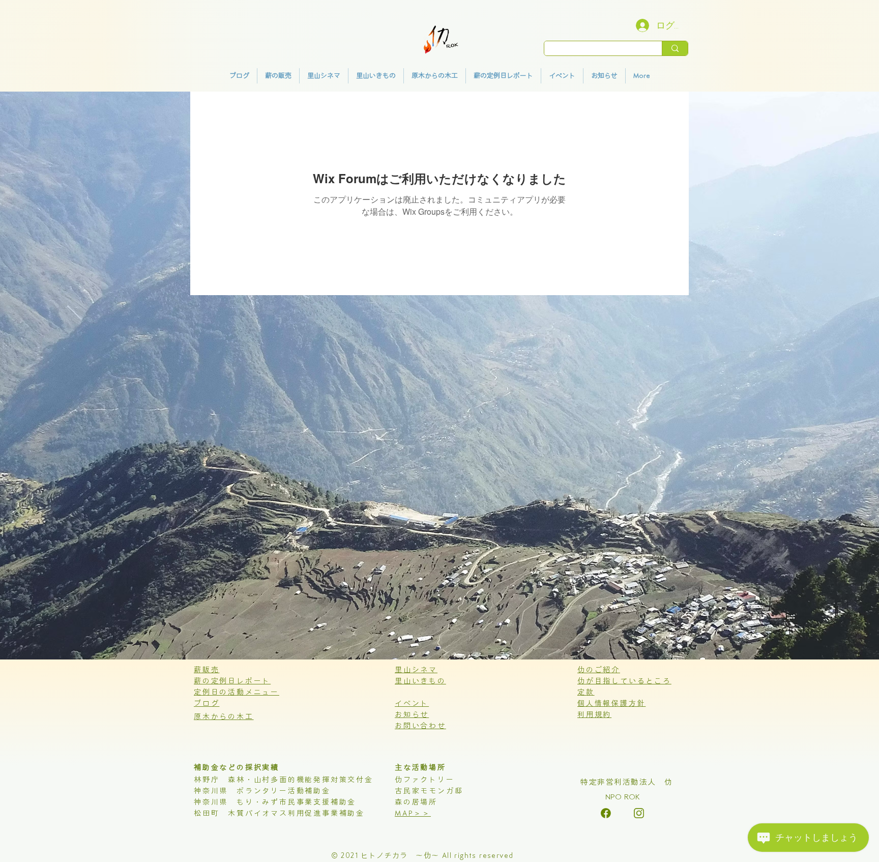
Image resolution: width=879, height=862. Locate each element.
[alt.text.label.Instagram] (606, 813)
